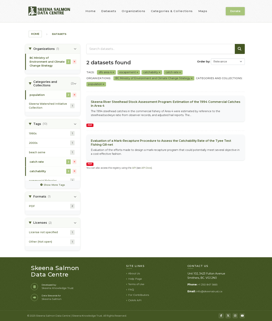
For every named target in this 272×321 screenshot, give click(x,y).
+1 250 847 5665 (207, 284)
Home (90, 11)
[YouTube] (242, 315)
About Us (134, 273)
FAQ (131, 289)
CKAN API (135, 300)
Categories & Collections (172, 11)
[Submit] (240, 49)
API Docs (146, 167)
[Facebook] (221, 315)
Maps (202, 11)
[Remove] (113, 72)
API (134, 167)
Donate (235, 11)
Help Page (135, 278)
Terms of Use (136, 284)
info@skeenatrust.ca (209, 291)
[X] (228, 315)
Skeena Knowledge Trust (57, 288)
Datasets (108, 11)
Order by (203, 61)
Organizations (133, 11)
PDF (90, 125)
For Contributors (138, 294)
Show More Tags (54, 184)
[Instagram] (235, 315)
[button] (52, 49)
